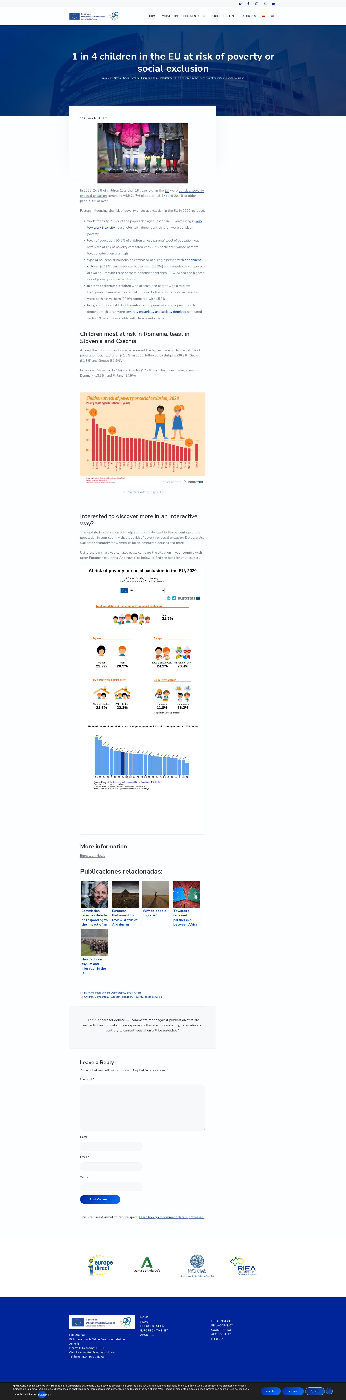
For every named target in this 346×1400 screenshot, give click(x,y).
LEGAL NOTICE (221, 1321)
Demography (102, 997)
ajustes (42, 1394)
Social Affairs (131, 78)
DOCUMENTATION (152, 1326)
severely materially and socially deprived (156, 312)
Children (88, 997)
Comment (87, 1079)
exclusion (127, 997)
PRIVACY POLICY (222, 1325)
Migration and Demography (156, 78)
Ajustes (315, 1391)
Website (85, 1177)
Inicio (105, 78)
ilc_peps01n (154, 492)
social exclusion (153, 997)
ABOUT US (147, 1335)
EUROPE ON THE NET (154, 1330)
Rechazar (293, 1391)
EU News (115, 78)
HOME (144, 1317)
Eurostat (116, 997)
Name (85, 1137)
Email (84, 1157)
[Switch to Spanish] (263, 16)
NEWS (144, 1322)
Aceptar (270, 1391)
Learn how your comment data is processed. (171, 1217)
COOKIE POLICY (221, 1330)
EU (167, 190)
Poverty (138, 997)
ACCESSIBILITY (221, 1334)
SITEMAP (217, 1338)
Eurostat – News (92, 855)
